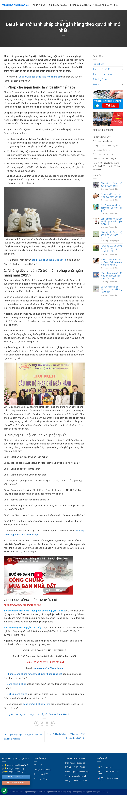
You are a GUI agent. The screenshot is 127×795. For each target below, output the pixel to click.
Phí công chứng (17, 783)
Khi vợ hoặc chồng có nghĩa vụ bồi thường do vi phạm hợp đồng (111, 262)
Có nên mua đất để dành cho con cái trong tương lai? (111, 289)
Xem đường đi (16, 777)
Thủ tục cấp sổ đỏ (58, 5)
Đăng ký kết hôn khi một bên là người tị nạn (112, 184)
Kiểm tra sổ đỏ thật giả (75, 767)
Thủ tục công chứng (80, 5)
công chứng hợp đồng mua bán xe (49, 260)
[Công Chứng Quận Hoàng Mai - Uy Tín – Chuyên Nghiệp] (15, 5)
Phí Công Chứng (101, 5)
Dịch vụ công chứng (17, 694)
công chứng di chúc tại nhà (36, 704)
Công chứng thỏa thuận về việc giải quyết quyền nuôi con (111, 221)
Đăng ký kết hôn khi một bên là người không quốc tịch (112, 235)
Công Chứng (66, 792)
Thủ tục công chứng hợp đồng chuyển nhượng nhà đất (34, 674)
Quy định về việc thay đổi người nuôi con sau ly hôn (111, 208)
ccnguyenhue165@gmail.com (48, 668)
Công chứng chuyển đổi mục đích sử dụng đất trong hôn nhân (112, 276)
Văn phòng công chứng (75, 758)
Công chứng (39, 5)
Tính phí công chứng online (76, 776)
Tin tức (114, 5)
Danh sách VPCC (41, 774)
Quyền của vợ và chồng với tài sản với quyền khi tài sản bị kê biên (111, 248)
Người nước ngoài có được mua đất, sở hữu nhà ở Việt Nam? (38, 714)
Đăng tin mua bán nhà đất (76, 780)
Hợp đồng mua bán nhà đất (77, 772)
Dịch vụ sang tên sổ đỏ (75, 763)
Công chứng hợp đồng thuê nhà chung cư (40, 76)
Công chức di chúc (16, 684)
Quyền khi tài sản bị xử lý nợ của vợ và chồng (111, 195)
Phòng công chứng (80, 792)
